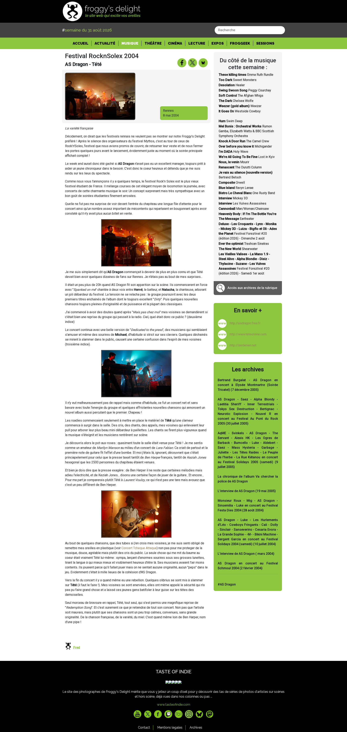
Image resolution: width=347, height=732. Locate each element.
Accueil (82, 43)
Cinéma (175, 43)
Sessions (265, 43)
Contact (144, 727)
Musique (129, 43)
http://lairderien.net (243, 345)
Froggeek (240, 43)
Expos (217, 43)
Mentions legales (169, 727)
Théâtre (153, 43)
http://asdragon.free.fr (245, 323)
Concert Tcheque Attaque (139, 548)
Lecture (196, 43)
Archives (196, 727)
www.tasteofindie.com (173, 704)
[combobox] (250, 30)
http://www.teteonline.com (248, 334)
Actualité (105, 43)
